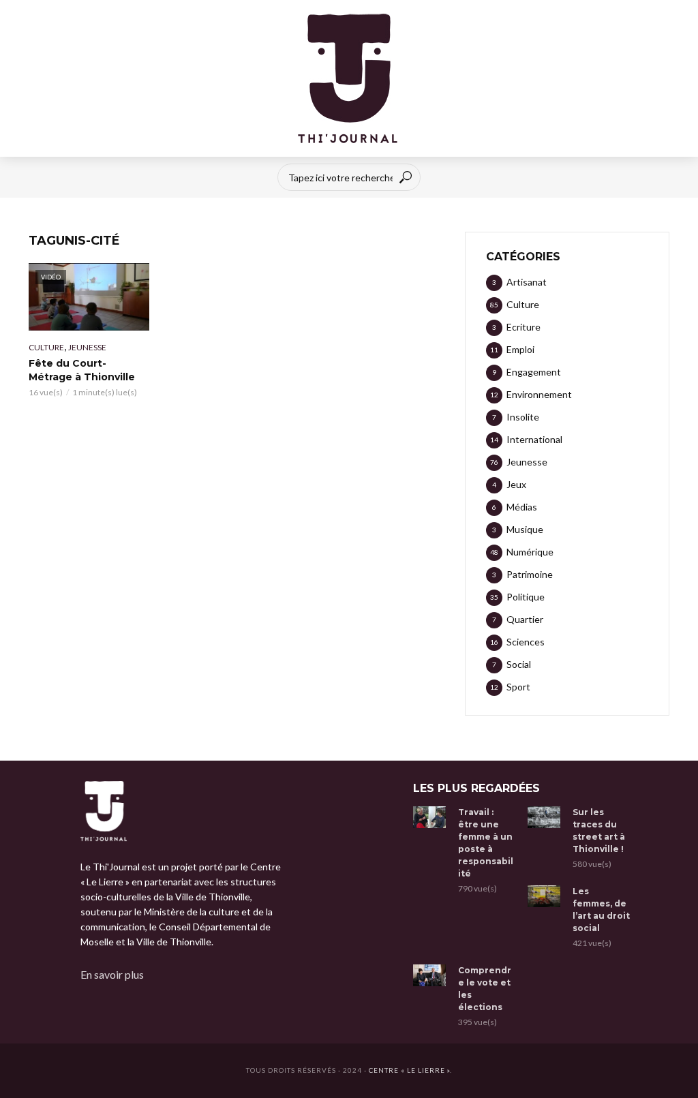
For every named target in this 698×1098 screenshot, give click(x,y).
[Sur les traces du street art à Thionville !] (544, 817)
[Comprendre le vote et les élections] (429, 975)
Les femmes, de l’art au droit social (601, 909)
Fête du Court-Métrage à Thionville (82, 370)
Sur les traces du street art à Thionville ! (599, 830)
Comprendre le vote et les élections (484, 988)
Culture (46, 347)
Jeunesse (87, 347)
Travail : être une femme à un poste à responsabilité (485, 843)
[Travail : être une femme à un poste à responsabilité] (429, 817)
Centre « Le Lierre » (409, 1070)
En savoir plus (112, 974)
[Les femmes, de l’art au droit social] (544, 896)
